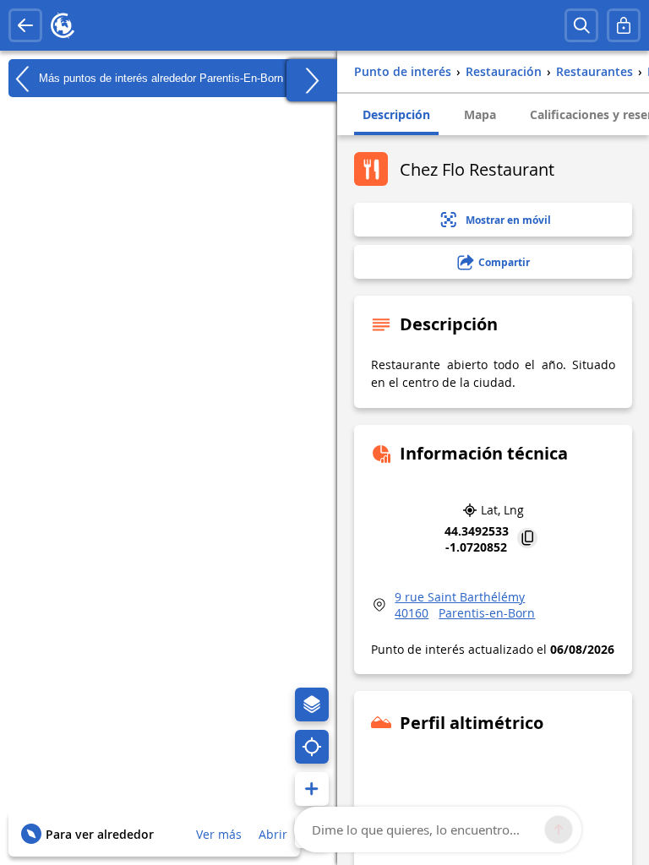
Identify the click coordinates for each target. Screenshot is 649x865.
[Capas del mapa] (312, 704)
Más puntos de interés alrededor (159, 77)
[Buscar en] (581, 25)
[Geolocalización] (312, 747)
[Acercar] (312, 789)
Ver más (219, 834)
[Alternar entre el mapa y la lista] (311, 80)
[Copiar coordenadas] (527, 539)
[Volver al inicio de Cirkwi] (62, 25)
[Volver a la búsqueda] (25, 25)
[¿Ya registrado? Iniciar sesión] (624, 25)
